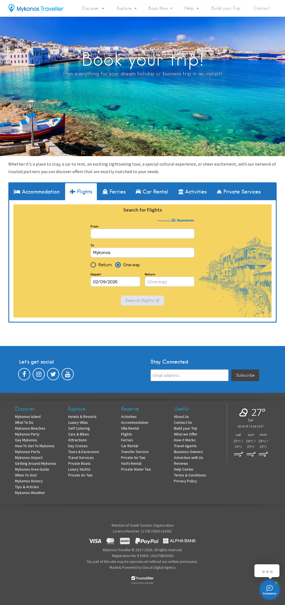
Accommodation (134, 422)
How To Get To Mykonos (35, 445)
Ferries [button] (117, 191)
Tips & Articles (27, 486)
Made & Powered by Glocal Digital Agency (142, 567)
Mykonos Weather (30, 492)
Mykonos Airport (29, 457)
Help (189, 8)
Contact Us (183, 422)
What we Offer (186, 434)
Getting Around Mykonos (35, 463)
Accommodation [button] (40, 191)
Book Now (158, 8)
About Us (181, 416)
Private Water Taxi (136, 469)
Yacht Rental (131, 463)
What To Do (24, 422)
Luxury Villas (78, 422)
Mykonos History (29, 480)
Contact (262, 8)
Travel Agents (185, 445)
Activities (129, 416)
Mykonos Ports (27, 451)
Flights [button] (83, 191)
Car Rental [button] (154, 191)
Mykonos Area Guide (32, 469)
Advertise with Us (188, 457)
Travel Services (81, 457)
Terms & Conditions (190, 475)
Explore (124, 8)
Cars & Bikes (78, 434)
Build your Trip (226, 8)
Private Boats (79, 463)
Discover (90, 8)
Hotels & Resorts (82, 416)
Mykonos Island (28, 416)
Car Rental (129, 445)
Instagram (38, 376)
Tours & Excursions (83, 451)
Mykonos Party (27, 434)
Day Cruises (78, 445)
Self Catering (79, 428)
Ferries (127, 439)
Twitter (53, 376)
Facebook (24, 376)
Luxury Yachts (79, 469)
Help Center (184, 469)
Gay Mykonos (26, 439)
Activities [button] (195, 191)
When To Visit (26, 475)
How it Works (185, 439)
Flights (126, 434)
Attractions (77, 439)
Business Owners (188, 451)
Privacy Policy (185, 480)
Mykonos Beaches (30, 428)
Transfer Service (135, 451)
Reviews (181, 463)
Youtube (67, 376)
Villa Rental (130, 428)
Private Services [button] (241, 191)
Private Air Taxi (80, 475)
